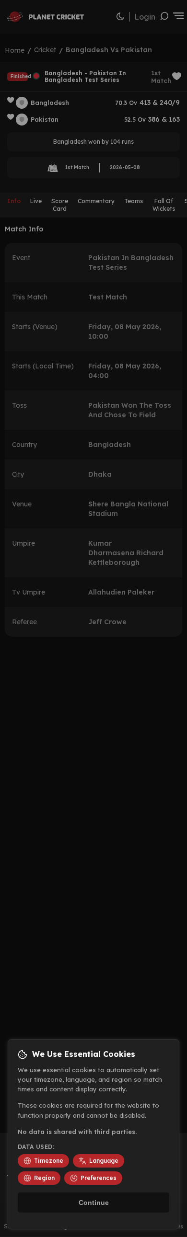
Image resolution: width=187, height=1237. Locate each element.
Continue (94, 1202)
